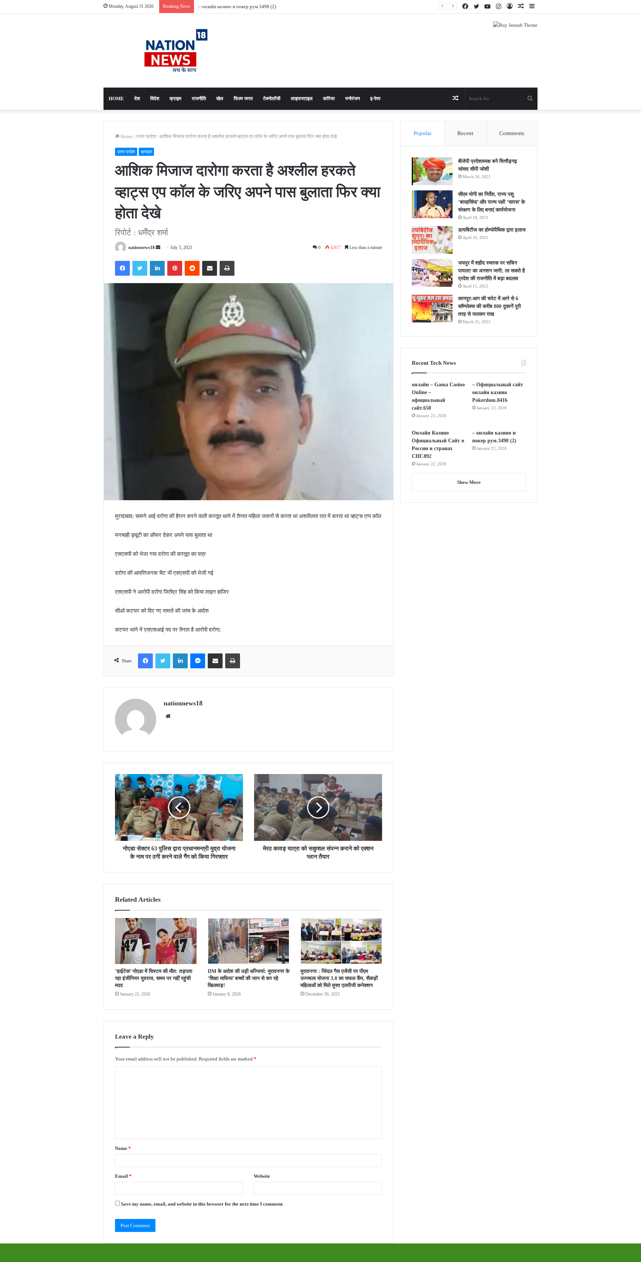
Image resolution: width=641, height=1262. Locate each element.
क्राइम (175, 98)
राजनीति (199, 98)
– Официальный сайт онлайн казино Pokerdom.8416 (497, 392)
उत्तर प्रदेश (146, 136)
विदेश (154, 98)
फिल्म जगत (243, 98)
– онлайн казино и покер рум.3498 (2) (237, 6)
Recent (465, 133)
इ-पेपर (375, 98)
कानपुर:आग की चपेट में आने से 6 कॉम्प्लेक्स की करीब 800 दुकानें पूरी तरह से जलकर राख (489, 306)
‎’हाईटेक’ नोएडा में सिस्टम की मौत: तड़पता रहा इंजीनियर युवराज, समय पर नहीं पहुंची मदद (153, 978)
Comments (511, 133)
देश (137, 98)
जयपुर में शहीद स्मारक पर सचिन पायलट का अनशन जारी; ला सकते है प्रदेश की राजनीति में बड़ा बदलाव (491, 270)
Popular (422, 133)
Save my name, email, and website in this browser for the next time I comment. (202, 1204)
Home (116, 98)
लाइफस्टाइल (302, 98)
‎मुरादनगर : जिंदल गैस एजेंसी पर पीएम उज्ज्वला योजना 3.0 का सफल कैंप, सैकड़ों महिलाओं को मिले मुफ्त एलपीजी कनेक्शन (339, 978)
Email (123, 1176)
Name (123, 1148)
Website (262, 1176)
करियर (329, 98)
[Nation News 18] (172, 51)
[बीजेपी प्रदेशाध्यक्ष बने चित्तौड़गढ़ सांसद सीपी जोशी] (432, 171)
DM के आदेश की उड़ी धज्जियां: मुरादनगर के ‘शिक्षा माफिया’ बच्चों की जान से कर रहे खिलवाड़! (248, 978)
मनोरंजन (352, 98)
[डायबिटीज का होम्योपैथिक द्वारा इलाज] (432, 240)
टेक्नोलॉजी (271, 98)
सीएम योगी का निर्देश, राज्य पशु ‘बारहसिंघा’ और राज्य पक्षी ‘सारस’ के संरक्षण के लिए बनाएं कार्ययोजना (491, 202)
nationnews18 (141, 247)
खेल (219, 98)
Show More (469, 482)
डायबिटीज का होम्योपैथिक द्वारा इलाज (492, 230)
